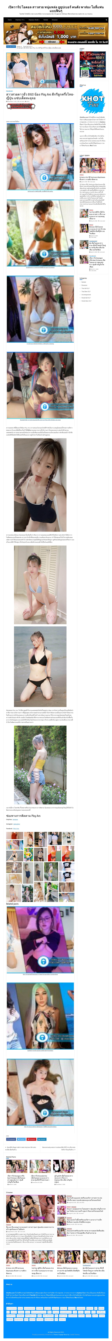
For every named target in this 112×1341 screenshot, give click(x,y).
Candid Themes (75, 1334)
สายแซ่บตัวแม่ (73, 1315)
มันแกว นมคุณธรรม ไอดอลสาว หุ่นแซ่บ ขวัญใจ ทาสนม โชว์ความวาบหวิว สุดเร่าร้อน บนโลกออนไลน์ (86, 1210)
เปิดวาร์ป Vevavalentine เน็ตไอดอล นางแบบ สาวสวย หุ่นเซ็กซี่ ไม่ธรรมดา (40, 1178)
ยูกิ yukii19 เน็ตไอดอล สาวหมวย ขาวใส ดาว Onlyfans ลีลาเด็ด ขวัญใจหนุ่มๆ (64, 1179)
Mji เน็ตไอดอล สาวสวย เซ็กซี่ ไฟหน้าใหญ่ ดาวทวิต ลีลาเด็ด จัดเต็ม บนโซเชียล (97, 246)
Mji (96, 1308)
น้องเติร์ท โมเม (11, 1315)
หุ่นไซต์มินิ (10, 1319)
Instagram (72, 1308)
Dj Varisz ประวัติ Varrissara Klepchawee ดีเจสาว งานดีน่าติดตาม (92, 178)
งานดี (74, 1312)
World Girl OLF (85, 298)
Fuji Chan (63, 1308)
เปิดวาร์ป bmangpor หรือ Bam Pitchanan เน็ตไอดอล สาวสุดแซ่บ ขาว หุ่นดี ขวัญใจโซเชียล (16, 1179)
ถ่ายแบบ (87, 1312)
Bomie (20, 1308)
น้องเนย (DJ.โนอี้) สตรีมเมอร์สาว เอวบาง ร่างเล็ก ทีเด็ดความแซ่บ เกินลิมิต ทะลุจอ (84, 1221)
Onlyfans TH (19, 20)
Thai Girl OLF (9, 90)
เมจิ (56, 1319)
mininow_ (90, 1308)
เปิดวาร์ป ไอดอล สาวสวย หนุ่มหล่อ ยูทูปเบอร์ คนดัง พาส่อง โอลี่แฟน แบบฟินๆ (56, 9)
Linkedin (42, 1139)
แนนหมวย (62, 1319)
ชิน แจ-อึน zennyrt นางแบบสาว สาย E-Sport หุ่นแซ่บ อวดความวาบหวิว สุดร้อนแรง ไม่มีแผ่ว (30, 1228)
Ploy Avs (16, 828)
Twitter (21, 1139)
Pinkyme (21, 1312)
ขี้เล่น (49, 1312)
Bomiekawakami (29, 1308)
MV (8, 1312)
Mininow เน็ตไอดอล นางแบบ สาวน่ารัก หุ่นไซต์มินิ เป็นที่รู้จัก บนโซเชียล (97, 230)
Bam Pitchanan (11, 1308)
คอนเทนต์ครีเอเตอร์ (66, 1312)
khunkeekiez (81, 1308)
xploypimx (16, 824)
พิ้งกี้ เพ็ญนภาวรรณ (31, 1315)
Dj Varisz (47, 1308)
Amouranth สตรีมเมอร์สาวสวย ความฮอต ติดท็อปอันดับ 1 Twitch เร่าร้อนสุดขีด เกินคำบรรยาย (85, 1232)
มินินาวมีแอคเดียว (48, 1315)
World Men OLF (86, 301)
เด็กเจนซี (32, 1319)
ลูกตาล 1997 (63, 1315)
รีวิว (56, 1315)
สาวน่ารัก (81, 1315)
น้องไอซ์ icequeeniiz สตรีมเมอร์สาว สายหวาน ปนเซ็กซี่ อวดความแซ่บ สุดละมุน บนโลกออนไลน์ (84, 1199)
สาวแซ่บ (102, 1315)
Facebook (11, 1139)
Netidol (45, 20)
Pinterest (32, 1139)
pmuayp (15, 819)
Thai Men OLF (85, 291)
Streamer (55, 20)
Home (10, 20)
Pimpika (13, 1312)
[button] (14, 835)
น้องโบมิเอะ (20, 1315)
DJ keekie (39, 1308)
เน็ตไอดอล (40, 1319)
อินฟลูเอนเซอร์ (18, 1319)
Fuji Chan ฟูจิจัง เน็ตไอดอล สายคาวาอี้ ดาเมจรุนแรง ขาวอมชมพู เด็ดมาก (97, 215)
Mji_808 (101, 1308)
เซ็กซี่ (26, 1319)
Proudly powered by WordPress (42, 1334)
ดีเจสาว (81, 1312)
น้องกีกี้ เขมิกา (101, 1312)
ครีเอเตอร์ (55, 1312)
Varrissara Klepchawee (39, 1312)
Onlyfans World (33, 20)
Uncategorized (93, 240)
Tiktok (27, 1312)
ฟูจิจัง (39, 1315)
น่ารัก (93, 1312)
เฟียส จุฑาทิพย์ (49, 1319)
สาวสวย (88, 1315)
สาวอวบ (95, 1315)
